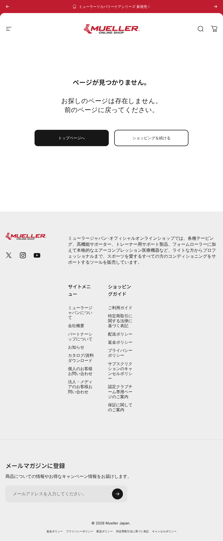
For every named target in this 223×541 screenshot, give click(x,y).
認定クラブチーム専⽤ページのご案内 (120, 391)
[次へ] (215, 6)
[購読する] (117, 493)
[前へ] (8, 6)
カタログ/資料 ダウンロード (81, 358)
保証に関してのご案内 (120, 407)
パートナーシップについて (80, 337)
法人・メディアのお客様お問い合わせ (80, 386)
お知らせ (76, 347)
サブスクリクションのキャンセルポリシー (120, 371)
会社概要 (76, 325)
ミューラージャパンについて (80, 312)
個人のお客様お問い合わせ (80, 371)
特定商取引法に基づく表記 (132, 531)
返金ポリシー (120, 342)
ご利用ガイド (120, 307)
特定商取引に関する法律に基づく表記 (120, 320)
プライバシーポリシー (120, 353)
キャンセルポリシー (164, 531)
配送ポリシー (120, 334)
